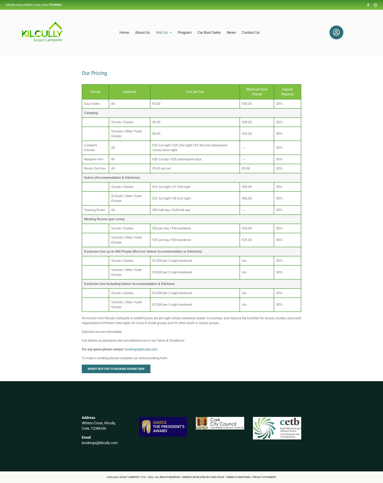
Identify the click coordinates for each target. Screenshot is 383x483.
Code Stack (217, 477)
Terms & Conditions (238, 477)
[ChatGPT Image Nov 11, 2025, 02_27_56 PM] (42, 17)
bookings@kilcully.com (141, 349)
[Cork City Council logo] (220, 418)
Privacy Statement (264, 477)
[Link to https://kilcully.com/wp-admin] (336, 32)
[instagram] (375, 5)
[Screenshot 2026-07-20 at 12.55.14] (277, 418)
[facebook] (368, 5)
